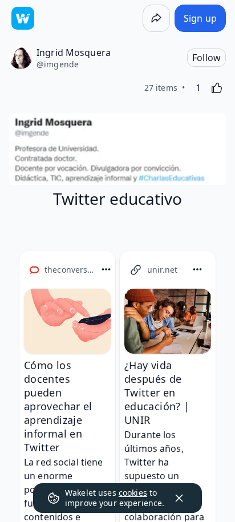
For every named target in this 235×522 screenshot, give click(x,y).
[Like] (217, 88)
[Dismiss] (179, 498)
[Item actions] (106, 269)
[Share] (156, 18)
